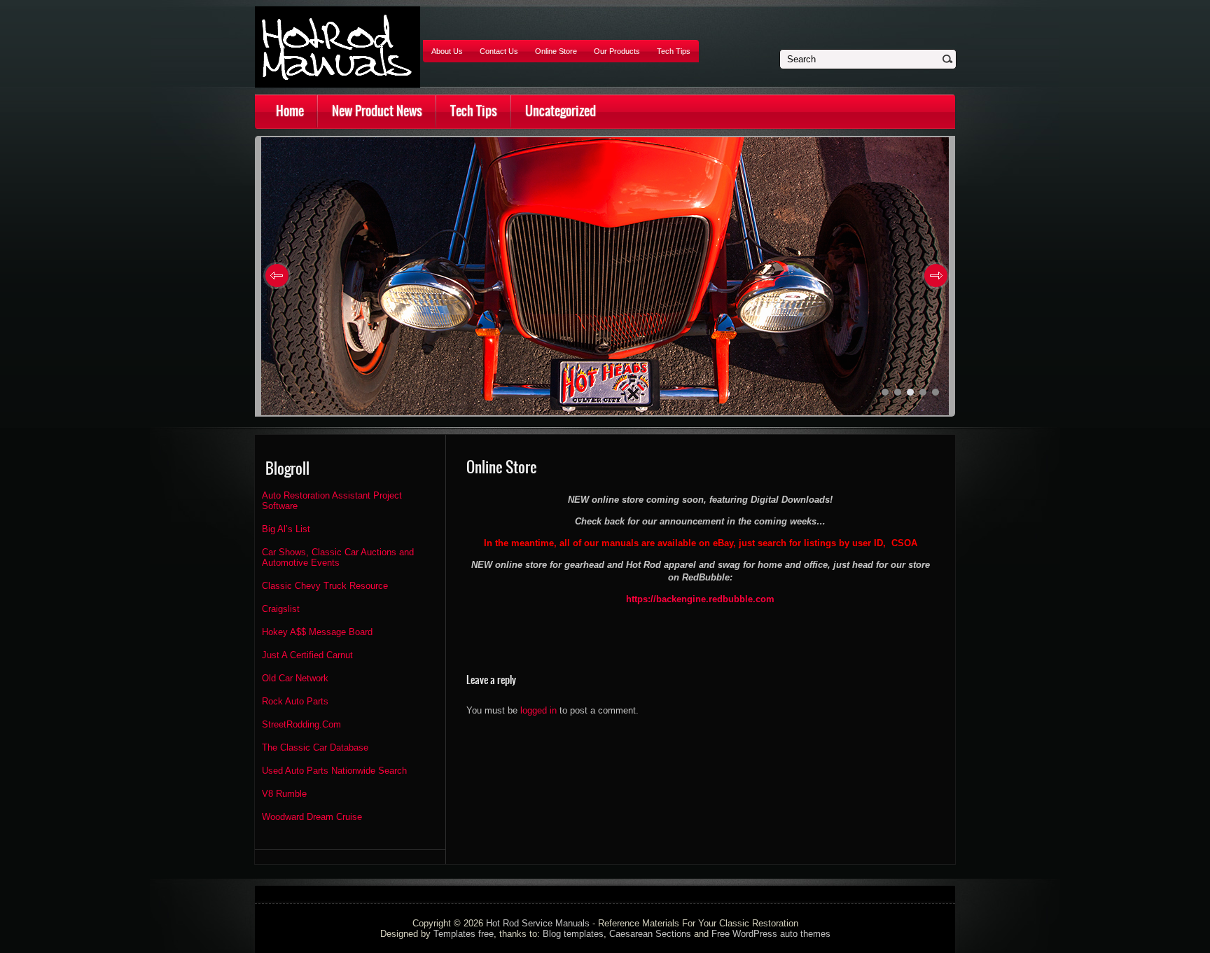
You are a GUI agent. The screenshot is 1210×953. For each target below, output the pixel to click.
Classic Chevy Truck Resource (325, 585)
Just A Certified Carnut (307, 655)
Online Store (556, 51)
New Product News (377, 111)
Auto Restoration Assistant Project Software (332, 500)
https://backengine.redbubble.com (700, 599)
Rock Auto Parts (295, 701)
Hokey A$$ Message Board (317, 632)
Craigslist (281, 609)
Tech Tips (673, 51)
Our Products (617, 51)
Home (290, 111)
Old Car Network (295, 678)
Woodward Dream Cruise (312, 817)
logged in (538, 710)
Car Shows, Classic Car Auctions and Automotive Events (338, 557)
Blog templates (573, 933)
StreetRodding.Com (301, 724)
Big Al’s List (286, 529)
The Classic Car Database (315, 747)
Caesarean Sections (650, 933)
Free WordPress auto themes (770, 933)
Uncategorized (560, 111)
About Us (447, 51)
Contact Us (499, 51)
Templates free (463, 933)
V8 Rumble (284, 793)
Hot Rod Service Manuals (538, 923)
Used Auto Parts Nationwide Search (334, 770)
